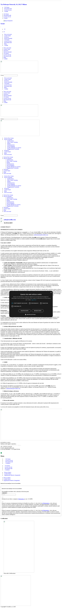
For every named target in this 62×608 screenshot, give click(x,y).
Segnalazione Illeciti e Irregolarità (12, 475)
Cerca (2, 75)
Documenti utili (7, 15)
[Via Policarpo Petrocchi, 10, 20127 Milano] (1, 1)
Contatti (6, 11)
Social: (3, 23)
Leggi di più (33, 299)
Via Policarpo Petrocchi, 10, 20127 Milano (14, 4)
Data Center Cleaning (12, 142)
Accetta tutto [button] (24, 310)
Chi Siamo (6, 14)
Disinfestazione (10, 164)
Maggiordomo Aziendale (13, 149)
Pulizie (8, 162)
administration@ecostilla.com (41, 235)
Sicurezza (6, 50)
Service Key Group (8, 157)
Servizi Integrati (10, 165)
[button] (31, 74)
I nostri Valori (7, 49)
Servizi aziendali (7, 52)
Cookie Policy (7, 479)
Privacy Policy (7, 477)
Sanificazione (10, 159)
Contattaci (7, 463)
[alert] (31, 304)
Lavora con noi (7, 16)
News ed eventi (7, 48)
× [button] (51, 292)
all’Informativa (45, 503)
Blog (5, 57)
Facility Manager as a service (13, 166)
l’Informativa (21, 499)
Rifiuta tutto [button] (37, 310)
